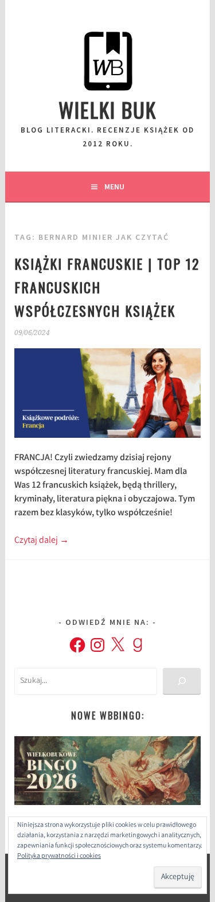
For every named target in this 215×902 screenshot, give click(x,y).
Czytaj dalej (41, 540)
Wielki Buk (107, 109)
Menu (114, 186)
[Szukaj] (181, 681)
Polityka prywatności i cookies (59, 856)
